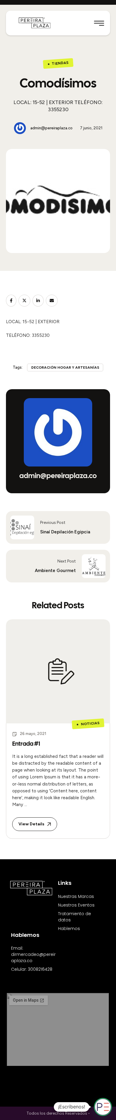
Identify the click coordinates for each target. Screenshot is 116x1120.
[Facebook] (11, 301)
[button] (99, 23)
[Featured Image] (58, 671)
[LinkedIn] (38, 301)
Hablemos (69, 928)
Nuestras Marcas (76, 896)
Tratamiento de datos (74, 917)
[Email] (52, 301)
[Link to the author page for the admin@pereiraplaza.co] (20, 128)
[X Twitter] (24, 301)
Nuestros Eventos (76, 905)
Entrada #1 (26, 743)
